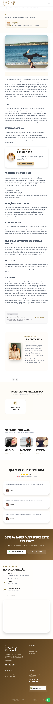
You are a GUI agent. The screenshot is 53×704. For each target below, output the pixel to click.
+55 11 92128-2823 (34, 681)
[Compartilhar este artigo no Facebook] (17, 379)
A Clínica (30, 648)
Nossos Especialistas (33, 651)
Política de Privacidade (35, 700)
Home (6, 7)
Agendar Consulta (40, 366)
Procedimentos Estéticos (10, 676)
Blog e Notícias (32, 653)
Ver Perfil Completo (29, 366)
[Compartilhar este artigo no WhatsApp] (13, 379)
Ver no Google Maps (11, 595)
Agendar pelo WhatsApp (26, 163)
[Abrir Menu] (49, 3)
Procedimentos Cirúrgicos (10, 674)
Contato (30, 655)
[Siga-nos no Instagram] (6, 665)
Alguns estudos (8, 264)
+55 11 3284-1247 (33, 679)
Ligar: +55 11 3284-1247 (38, 551)
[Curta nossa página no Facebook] (9, 665)
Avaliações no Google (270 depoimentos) (28, 476)
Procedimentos (17, 7)
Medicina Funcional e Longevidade (30, 7)
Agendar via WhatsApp (17, 551)
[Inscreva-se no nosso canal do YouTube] (13, 665)
